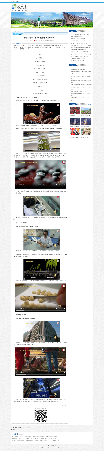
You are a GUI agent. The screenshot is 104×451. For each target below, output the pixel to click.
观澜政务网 (54, 436)
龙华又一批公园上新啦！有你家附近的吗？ (80, 51)
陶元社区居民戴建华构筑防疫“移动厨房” (79, 56)
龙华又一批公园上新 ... (86, 115)
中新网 (22, 440)
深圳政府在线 (21, 438)
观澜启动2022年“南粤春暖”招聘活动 (78, 49)
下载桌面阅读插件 (58, 431)
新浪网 (45, 440)
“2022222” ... (72, 115)
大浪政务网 (41, 436)
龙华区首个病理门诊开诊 (76, 36)
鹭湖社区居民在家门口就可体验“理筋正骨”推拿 (81, 54)
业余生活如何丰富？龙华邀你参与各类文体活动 (81, 45)
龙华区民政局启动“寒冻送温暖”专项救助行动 (80, 47)
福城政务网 (48, 436)
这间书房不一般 (84, 137)
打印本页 (44, 431)
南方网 (36, 440)
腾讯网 (50, 440)
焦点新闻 (19, 31)
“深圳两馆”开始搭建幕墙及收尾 (77, 60)
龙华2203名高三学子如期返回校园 (78, 40)
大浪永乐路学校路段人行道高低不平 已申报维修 (81, 84)
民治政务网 (28, 436)
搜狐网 (54, 440)
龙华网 (14, 31)
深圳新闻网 (14, 438)
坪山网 (54, 438)
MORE (89, 31)
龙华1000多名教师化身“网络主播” (78, 38)
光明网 (50, 438)
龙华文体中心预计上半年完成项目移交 (79, 43)
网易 (59, 440)
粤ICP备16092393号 (52, 445)
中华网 (27, 440)
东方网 (31, 440)
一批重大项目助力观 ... (75, 126)
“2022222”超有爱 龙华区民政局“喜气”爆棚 (80, 34)
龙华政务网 (35, 436)
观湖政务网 (22, 436)
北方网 (40, 440)
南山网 (32, 438)
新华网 (18, 440)
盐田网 (36, 438)
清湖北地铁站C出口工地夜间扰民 (78, 69)
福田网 (27, 438)
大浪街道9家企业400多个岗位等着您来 (79, 58)
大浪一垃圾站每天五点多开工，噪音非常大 (80, 91)
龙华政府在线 (15, 436)
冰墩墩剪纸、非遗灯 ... (75, 137)
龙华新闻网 (19, 7)
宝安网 (41, 438)
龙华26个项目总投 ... (85, 126)
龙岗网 (45, 438)
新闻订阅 (50, 431)
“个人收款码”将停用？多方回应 (22, 427)
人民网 (13, 440)
